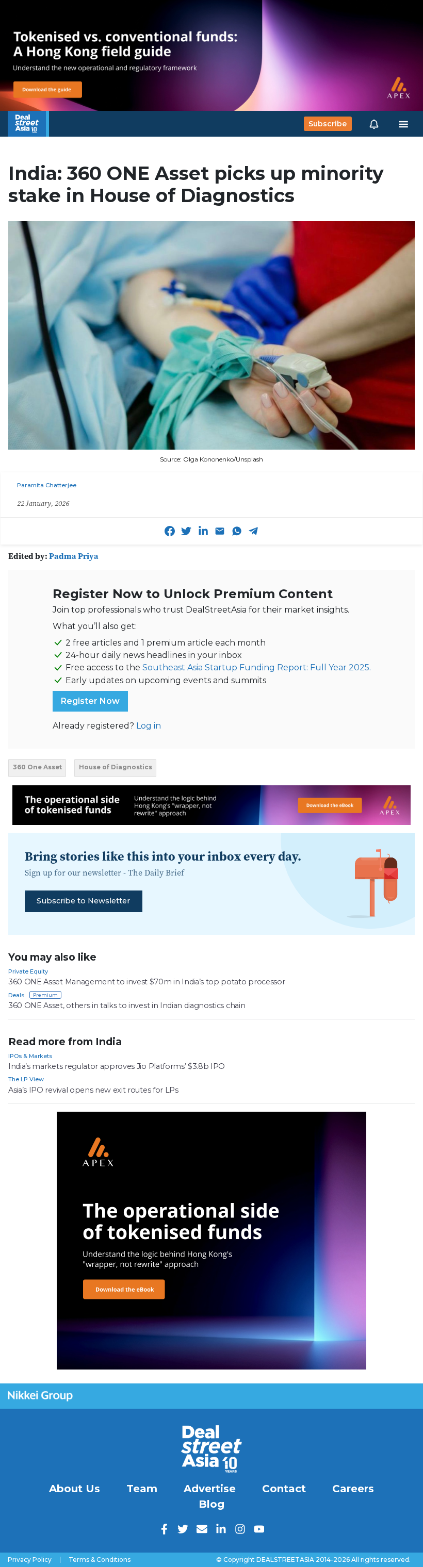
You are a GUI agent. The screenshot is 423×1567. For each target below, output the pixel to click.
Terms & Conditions (100, 1560)
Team (141, 1488)
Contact (284, 1488)
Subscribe (327, 123)
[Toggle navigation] (403, 123)
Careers (353, 1488)
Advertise (210, 1488)
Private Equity (28, 971)
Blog (211, 1504)
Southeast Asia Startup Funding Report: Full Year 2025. (256, 667)
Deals (16, 995)
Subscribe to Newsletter (83, 900)
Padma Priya (74, 556)
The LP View (26, 1079)
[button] (374, 123)
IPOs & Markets (30, 1056)
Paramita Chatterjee (46, 485)
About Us (74, 1488)
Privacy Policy (30, 1560)
